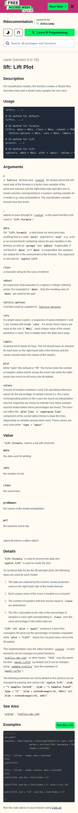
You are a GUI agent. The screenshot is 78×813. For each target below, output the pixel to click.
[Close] (72, 6)
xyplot (39, 180)
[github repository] (18, 32)
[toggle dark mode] (7, 32)
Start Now (56, 6)
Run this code (65, 725)
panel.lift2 (22, 662)
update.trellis (22, 666)
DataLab (57, 807)
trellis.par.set (16, 658)
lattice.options (50, 307)
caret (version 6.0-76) (21, 60)
